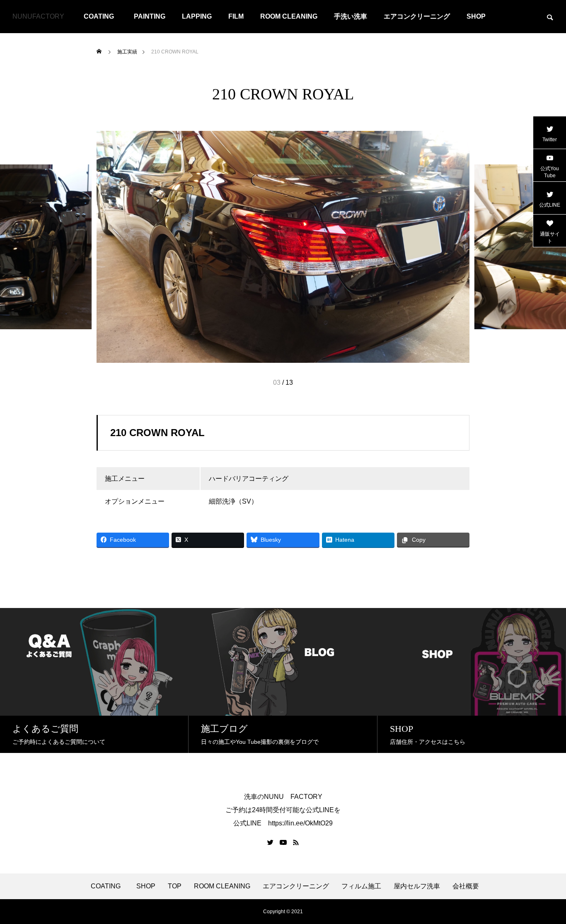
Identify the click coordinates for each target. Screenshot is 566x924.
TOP (174, 886)
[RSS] (296, 842)
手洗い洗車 (350, 16)
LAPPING (197, 16)
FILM (236, 16)
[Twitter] (270, 842)
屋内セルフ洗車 (417, 886)
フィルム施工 (361, 886)
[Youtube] (283, 842)
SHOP (476, 16)
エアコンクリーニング (417, 16)
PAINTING (149, 16)
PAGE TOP (546, 887)
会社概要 (465, 886)
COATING (102, 16)
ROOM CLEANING (288, 16)
